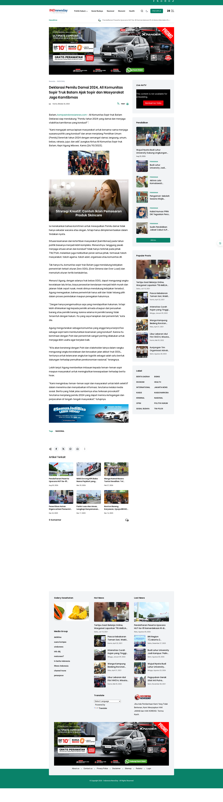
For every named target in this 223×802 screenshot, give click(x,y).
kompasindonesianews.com (72, 114)
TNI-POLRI (158, 408)
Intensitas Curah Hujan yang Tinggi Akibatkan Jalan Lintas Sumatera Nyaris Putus (159, 308)
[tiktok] (173, 1)
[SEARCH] (142, 11)
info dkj (57, 651)
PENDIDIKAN (154, 161)
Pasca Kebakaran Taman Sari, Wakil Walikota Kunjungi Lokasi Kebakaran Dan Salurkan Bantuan (159, 295)
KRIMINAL (140, 398)
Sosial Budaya (97, 11)
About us (75, 768)
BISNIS (157, 377)
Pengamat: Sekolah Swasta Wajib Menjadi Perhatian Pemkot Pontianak (160, 197)
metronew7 (59, 656)
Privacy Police (102, 768)
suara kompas (60, 642)
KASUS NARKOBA (161, 392)
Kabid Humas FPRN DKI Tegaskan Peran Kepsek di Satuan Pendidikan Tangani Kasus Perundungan (160, 213)
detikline (57, 637)
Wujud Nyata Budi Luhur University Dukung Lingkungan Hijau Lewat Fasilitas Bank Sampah (151, 151)
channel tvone (60, 670)
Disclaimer (116, 768)
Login (149, 768)
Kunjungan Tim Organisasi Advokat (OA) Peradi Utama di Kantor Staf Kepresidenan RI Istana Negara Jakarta (160, 349)
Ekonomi (121, 11)
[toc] (220, 243)
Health (132, 11)
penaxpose (58, 675)
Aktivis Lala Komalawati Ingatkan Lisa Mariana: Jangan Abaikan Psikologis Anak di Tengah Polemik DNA (159, 182)
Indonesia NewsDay (110, 781)
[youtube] (169, 1)
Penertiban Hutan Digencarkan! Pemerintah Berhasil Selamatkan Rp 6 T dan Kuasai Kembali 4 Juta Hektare (61, 508)
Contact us (88, 768)
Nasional (110, 11)
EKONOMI (140, 382)
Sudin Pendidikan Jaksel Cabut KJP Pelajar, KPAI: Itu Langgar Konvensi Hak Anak (159, 228)
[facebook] (154, 1)
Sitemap (128, 768)
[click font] (118, 104)
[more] (84, 448)
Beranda (52, 81)
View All (153, 240)
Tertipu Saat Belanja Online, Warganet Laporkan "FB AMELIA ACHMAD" (151, 284)
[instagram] (165, 1)
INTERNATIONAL (143, 387)
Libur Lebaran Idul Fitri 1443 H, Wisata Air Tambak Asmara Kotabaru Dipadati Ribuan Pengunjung (160, 335)
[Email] (77, 448)
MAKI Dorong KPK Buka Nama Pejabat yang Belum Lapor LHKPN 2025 (88, 480)
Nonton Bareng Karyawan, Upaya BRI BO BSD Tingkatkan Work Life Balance (116, 508)
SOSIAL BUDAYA (142, 408)
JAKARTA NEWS (160, 387)
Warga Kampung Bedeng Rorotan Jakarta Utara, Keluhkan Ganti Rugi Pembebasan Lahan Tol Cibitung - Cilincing (160, 322)
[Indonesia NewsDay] (58, 10)
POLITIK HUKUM (161, 403)
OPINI (138, 403)
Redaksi (139, 768)
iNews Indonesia (61, 666)
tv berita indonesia (62, 661)
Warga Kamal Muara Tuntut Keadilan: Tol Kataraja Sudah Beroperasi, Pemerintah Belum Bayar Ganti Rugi (115, 480)
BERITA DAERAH (143, 377)
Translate (103, 708)
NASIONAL (61, 81)
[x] (158, 1)
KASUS (139, 392)
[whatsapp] (161, 1)
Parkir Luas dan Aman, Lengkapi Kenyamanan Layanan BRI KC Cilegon (88, 508)
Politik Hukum (80, 11)
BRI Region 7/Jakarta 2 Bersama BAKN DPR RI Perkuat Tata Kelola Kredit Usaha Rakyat (158, 638)
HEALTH (157, 382)
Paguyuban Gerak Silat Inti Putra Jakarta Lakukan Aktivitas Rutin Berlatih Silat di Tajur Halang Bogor (158, 679)
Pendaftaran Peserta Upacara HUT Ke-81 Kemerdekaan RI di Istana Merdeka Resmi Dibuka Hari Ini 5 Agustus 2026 (105, 20)
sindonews (58, 647)
